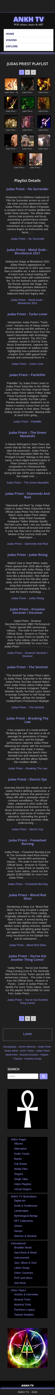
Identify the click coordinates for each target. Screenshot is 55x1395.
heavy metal (11, 1050)
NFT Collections (23, 1220)
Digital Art (19, 1200)
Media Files (21, 1168)
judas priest (42, 1050)
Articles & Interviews (26, 1294)
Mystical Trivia (22, 1304)
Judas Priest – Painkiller (27, 375)
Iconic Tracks (27, 1050)
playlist (44, 1054)
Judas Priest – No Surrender (27, 189)
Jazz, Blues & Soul (25, 1262)
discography (9, 1046)
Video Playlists (22, 1184)
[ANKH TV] (27, 1128)
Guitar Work (44, 1046)
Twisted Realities (24, 1314)
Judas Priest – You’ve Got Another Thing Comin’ (27, 958)
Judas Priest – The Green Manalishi (27, 434)
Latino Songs (22, 1267)
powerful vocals (33, 1058)
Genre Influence (27, 1046)
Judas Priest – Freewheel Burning (27, 842)
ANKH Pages (18, 1139)
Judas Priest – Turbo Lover (27, 314)
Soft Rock (20, 1282)
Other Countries (23, 1272)
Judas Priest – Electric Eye (27, 779)
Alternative (20, 1148)
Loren (27, 1034)
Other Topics (18, 1290)
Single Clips (21, 1179)
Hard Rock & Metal (25, 1252)
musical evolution (29, 1054)
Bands (18, 1158)
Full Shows (20, 1163)
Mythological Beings (26, 1215)
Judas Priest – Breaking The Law (27, 720)
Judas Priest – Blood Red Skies (27, 897)
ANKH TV (28, 19)
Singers (18, 1173)
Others (18, 1225)
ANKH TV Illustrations (23, 1196)
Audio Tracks (22, 1153)
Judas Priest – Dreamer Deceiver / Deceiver (27, 611)
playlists (17, 1058)
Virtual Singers (22, 1189)
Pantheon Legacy (24, 1309)
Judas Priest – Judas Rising (27, 554)
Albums (18, 1143)
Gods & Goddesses (25, 1205)
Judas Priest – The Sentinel (27, 667)
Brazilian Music (23, 1247)
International (18, 1243)
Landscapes (21, 1210)
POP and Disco (23, 1277)
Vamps (18, 1231)
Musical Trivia (22, 1299)
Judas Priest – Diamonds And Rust (27, 495)
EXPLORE (12, 46)
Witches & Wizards (25, 1236)
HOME (10, 34)
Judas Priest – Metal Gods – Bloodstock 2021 (27, 251)
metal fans (11, 1054)
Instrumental (21, 1257)
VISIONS (11, 40)
